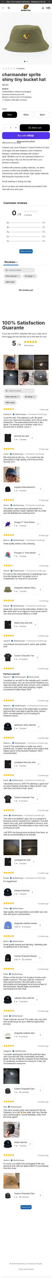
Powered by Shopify (34, 1264)
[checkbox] (10, 282)
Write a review (26, 251)
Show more (26, 1207)
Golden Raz (20, 1264)
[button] (26, 222)
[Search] (9, 8)
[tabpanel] (26, 293)
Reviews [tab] (11, 262)
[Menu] (3, 8)
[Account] (43, 8)
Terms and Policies (26, 1269)
